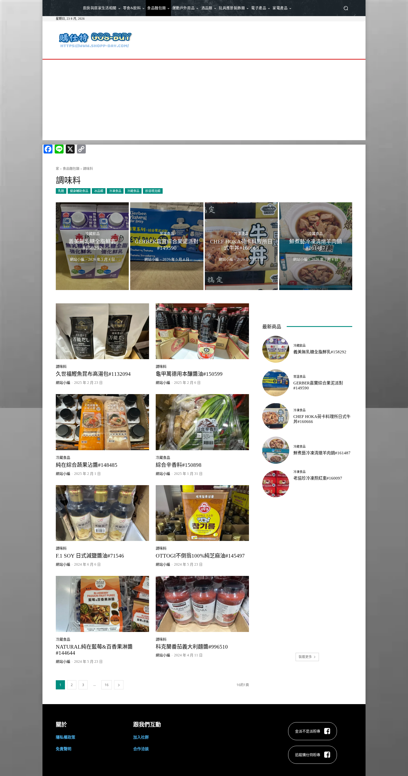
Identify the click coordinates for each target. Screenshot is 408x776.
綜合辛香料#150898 (179, 465)
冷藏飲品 (92, 233)
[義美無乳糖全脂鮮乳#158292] (92, 246)
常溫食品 (167, 233)
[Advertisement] (250, 39)
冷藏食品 (133, 191)
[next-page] (119, 684)
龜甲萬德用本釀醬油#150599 (189, 374)
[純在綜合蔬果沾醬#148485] (102, 422)
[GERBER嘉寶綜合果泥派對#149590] (166, 246)
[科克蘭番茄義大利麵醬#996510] (202, 604)
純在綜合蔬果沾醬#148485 (86, 465)
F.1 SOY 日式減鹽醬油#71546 (90, 556)
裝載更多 (305, 656)
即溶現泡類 (152, 191)
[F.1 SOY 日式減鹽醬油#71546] (102, 513)
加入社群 (141, 737)
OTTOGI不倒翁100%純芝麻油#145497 (200, 556)
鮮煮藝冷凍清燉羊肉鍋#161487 (322, 453)
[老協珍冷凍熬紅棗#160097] (275, 483)
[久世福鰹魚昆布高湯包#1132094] (102, 331)
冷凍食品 (115, 191)
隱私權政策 (65, 737)
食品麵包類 (71, 168)
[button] (345, 8)
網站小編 (63, 383)
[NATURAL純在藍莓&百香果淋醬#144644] (102, 604)
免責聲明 (63, 748)
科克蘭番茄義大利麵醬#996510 (192, 647)
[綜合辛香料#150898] (202, 422)
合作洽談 (141, 748)
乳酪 (61, 191)
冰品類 (98, 191)
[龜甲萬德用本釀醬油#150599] (202, 331)
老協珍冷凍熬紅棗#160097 (317, 478)
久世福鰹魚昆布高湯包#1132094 (93, 374)
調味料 (61, 366)
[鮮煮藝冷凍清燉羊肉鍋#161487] (315, 246)
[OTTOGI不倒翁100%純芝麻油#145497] (202, 513)
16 (107, 684)
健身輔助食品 (79, 191)
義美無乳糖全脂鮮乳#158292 (319, 352)
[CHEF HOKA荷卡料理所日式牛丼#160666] (241, 246)
